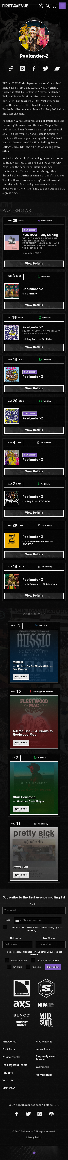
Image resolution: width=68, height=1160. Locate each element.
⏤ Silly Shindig (40, 235)
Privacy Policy (34, 1138)
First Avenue (9, 1042)
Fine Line (36, 967)
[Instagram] (22, 68)
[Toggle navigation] (62, 5)
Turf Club (17, 967)
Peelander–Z (32, 289)
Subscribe (53, 967)
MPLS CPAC (9, 1088)
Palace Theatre (18, 961)
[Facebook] (34, 68)
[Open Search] (48, 5)
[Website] (11, 68)
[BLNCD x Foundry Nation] (22, 1020)
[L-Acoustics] (22, 988)
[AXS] (22, 1004)
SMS (7, 920)
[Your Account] (41, 6)
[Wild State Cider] (46, 1020)
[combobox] (18, 920)
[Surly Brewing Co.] (46, 988)
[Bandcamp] (57, 68)
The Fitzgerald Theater (48, 961)
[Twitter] (45, 68)
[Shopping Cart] (54, 5)
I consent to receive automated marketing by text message (35, 929)
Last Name (49, 938)
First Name (15, 938)
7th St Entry (8, 1049)
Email (32, 904)
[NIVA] (46, 1005)
